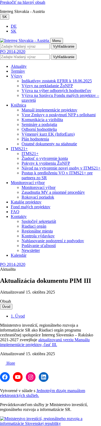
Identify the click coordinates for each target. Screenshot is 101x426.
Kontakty (19, 216)
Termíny (18, 71)
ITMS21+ (19, 148)
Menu (56, 41)
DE (14, 26)
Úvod (6, 307)
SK (4, 17)
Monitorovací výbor (28, 182)
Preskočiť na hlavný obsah (22, 2)
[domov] (50, 423)
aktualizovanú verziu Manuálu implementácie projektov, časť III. (45, 342)
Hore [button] (10, 363)
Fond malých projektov (30, 207)
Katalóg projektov (26, 202)
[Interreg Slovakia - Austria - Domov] (25, 40)
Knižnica (18, 105)
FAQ (15, 211)
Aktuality (19, 66)
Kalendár (18, 255)
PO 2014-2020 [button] (12, 51)
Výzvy (16, 76)
